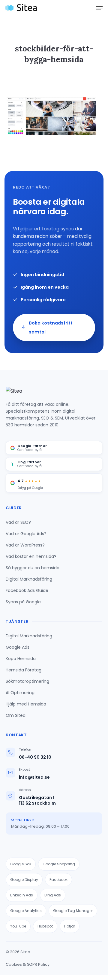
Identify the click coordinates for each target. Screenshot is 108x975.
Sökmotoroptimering (27, 681)
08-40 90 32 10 (35, 757)
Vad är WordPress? (25, 545)
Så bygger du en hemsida (32, 568)
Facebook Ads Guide (27, 590)
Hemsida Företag (23, 670)
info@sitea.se (34, 777)
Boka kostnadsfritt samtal (51, 327)
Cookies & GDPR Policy (28, 964)
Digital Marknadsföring (29, 579)
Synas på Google (23, 602)
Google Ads (17, 647)
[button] (99, 8)
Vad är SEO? (18, 522)
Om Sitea (16, 715)
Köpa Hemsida (21, 659)
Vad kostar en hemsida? (31, 556)
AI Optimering (20, 693)
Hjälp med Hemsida (26, 704)
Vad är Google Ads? (26, 534)
